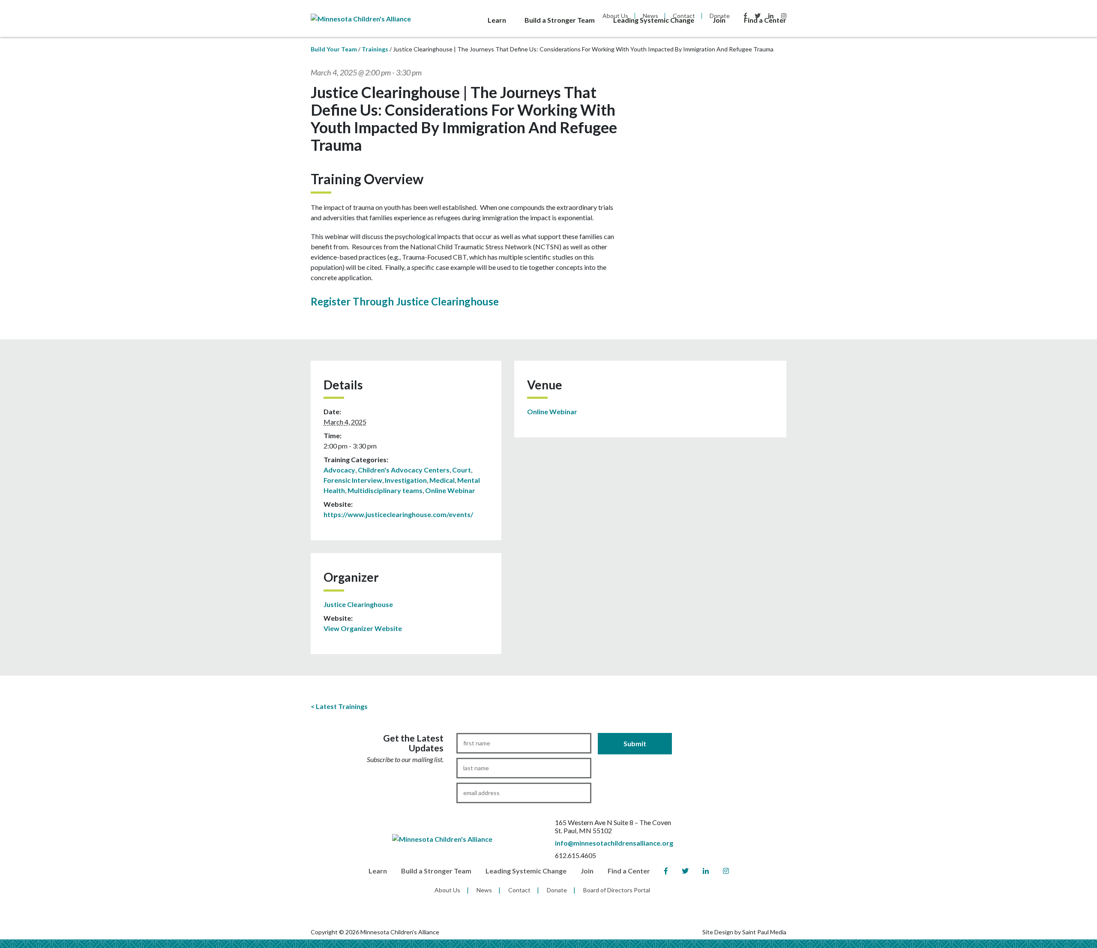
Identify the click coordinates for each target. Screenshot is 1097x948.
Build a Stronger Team (560, 20)
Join (719, 20)
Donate (557, 890)
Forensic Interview (353, 480)
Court (461, 470)
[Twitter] (685, 871)
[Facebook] (666, 871)
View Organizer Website (363, 628)
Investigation (406, 480)
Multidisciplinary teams (385, 490)
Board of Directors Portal (616, 890)
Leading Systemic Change (653, 20)
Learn (497, 20)
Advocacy (339, 470)
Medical (442, 480)
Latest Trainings (342, 706)
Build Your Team (334, 49)
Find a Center (765, 20)
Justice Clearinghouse (358, 604)
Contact (519, 890)
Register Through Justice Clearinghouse (405, 301)
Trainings (375, 49)
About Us (447, 890)
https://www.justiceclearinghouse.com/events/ (398, 514)
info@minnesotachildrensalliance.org (614, 843)
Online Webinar (450, 490)
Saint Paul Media (764, 932)
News (484, 890)
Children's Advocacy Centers (404, 470)
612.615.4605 (575, 855)
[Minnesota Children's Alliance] (361, 18)
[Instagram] (726, 871)
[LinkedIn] (706, 871)
